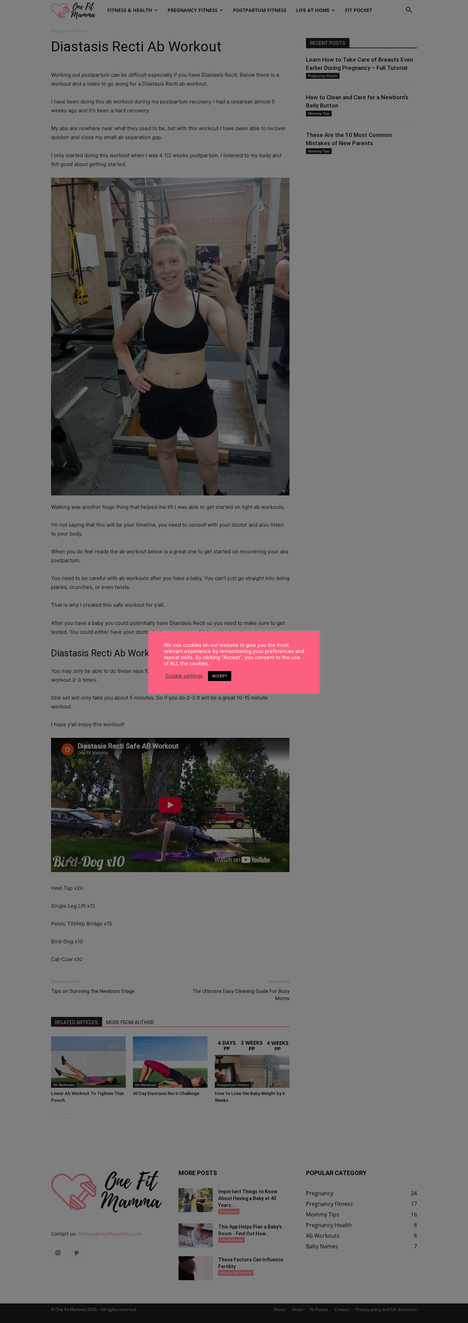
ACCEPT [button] (219, 675)
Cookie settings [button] (184, 676)
